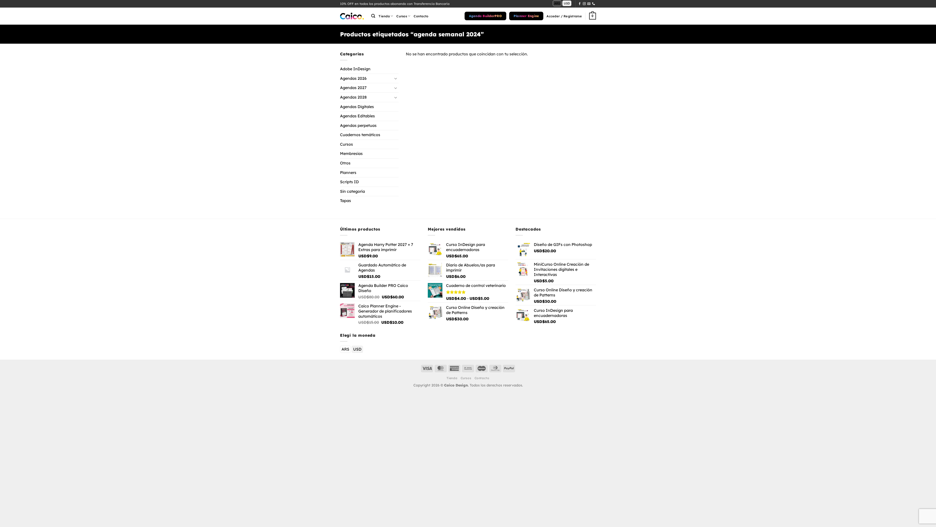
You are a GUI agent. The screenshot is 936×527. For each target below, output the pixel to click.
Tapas (345, 200)
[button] (373, 16)
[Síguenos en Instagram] (584, 4)
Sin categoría (352, 191)
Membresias (351, 153)
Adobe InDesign (355, 68)
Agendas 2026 (353, 78)
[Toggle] (396, 78)
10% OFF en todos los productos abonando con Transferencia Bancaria (394, 4)
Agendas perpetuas (358, 125)
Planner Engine (526, 16)
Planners (348, 172)
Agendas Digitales (357, 106)
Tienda (384, 16)
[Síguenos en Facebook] (579, 4)
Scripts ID (349, 181)
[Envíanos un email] (588, 4)
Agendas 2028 (353, 97)
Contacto (421, 16)
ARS (557, 3)
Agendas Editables (357, 115)
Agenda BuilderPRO (485, 16)
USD (567, 3)
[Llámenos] (593, 4)
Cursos (346, 144)
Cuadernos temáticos (360, 134)
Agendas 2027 (353, 87)
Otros (345, 163)
